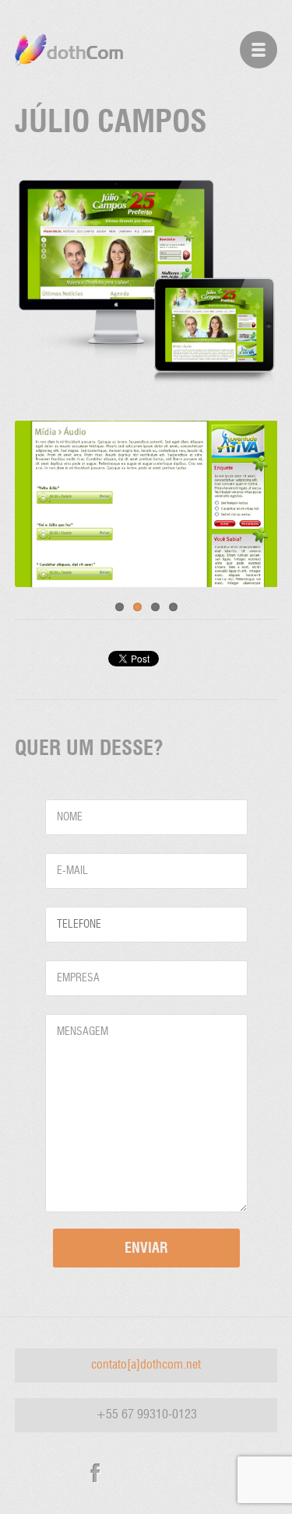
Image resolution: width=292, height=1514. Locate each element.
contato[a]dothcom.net (146, 1365)
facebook (95, 1473)
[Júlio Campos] (146, 386)
